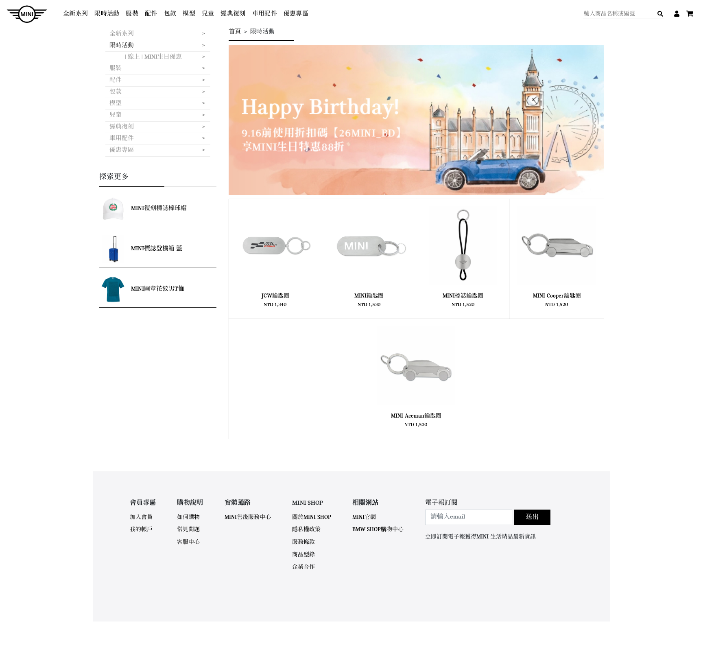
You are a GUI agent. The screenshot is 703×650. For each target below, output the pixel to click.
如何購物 (188, 517)
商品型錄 (303, 555)
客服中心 (188, 542)
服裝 (132, 14)
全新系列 (75, 14)
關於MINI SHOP (311, 517)
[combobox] (468, 517)
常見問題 (188, 530)
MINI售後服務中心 (248, 517)
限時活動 (106, 14)
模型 (189, 14)
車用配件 (264, 14)
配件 (151, 14)
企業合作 (303, 567)
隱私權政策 (306, 530)
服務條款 (303, 542)
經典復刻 (233, 14)
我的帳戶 (141, 530)
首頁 (235, 32)
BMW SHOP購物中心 (378, 530)
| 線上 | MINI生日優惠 (153, 57)
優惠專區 (296, 14)
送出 (532, 517)
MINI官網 (364, 517)
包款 (170, 14)
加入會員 (141, 517)
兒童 (208, 14)
